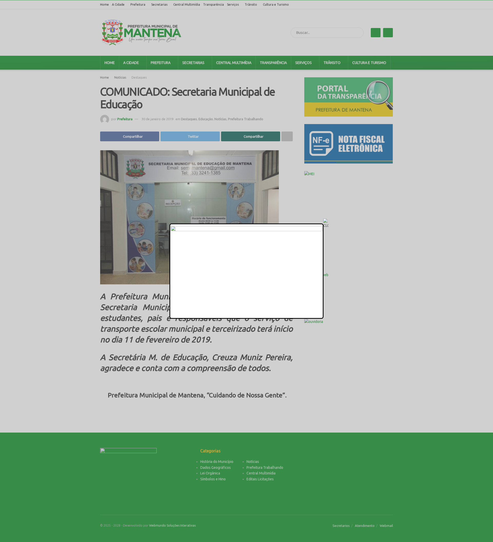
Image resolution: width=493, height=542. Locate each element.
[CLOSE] (325, 223)
